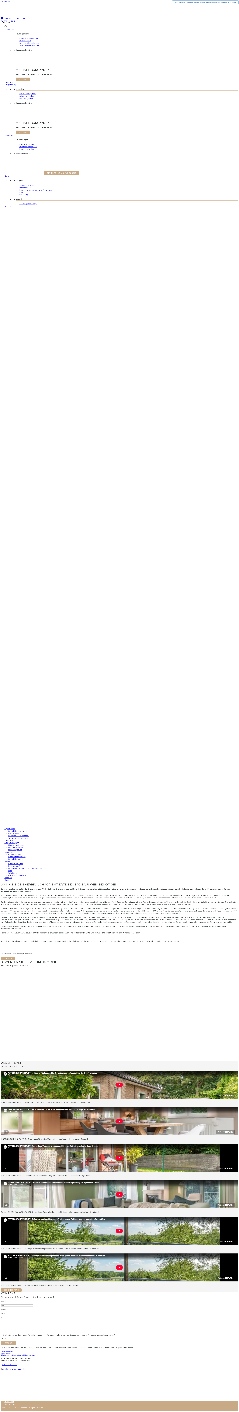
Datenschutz (9, 1404)
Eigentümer (9, 29)
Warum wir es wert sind (29, 46)
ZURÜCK (9, 959)
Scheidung (23, 195)
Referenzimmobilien (28, 147)
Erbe (21, 192)
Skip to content (5, 1)
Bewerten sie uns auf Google (61, 173)
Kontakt (23, 79)
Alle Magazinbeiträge (28, 204)
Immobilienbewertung (28, 39)
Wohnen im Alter (26, 185)
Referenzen (9, 135)
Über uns (8, 206)
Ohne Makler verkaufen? (29, 43)
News (6, 176)
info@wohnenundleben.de (13, 1369)
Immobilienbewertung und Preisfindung (36, 190)
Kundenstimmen (26, 144)
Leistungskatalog (26, 96)
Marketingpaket (26, 99)
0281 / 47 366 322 (9, 1365)
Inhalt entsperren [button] (6, 1353)
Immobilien (9, 82)
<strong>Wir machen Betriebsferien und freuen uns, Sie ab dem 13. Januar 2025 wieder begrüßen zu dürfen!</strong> (205, 2)
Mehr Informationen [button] (7, 1351)
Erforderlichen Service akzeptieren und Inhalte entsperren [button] (18, 1355)
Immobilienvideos (27, 149)
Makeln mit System (27, 94)
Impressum (9, 1402)
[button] (5, 23)
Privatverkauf (25, 188)
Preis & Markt (25, 41)
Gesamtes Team (11, 1290)
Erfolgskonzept (10, 85)
